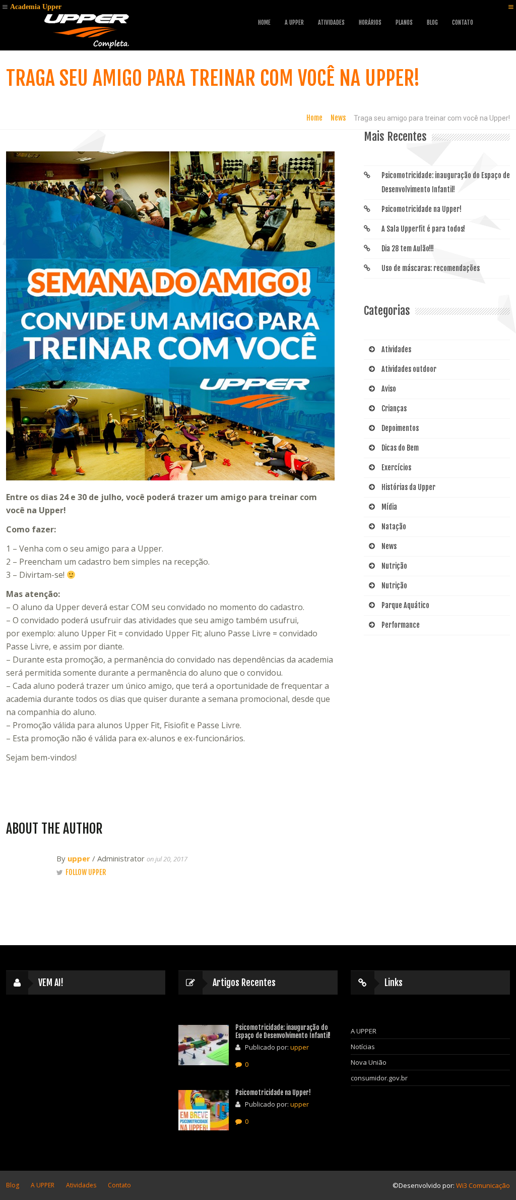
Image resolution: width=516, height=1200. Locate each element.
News (338, 118)
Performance (400, 625)
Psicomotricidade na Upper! (421, 209)
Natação (393, 526)
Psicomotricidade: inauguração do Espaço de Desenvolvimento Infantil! (445, 182)
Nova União (368, 1062)
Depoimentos (400, 428)
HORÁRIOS (370, 22)
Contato (462, 22)
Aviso (388, 389)
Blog (432, 22)
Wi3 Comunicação (483, 1185)
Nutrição (394, 566)
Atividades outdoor (408, 369)
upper (79, 858)
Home (264, 22)
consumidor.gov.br (379, 1077)
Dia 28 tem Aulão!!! (407, 248)
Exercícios (396, 467)
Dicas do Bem (400, 448)
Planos (404, 22)
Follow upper (86, 872)
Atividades (396, 349)
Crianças (394, 408)
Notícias (363, 1046)
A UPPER (294, 22)
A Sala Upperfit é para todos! (423, 229)
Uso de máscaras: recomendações (430, 268)
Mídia (389, 507)
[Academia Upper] (87, 29)
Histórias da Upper (408, 487)
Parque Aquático (405, 605)
